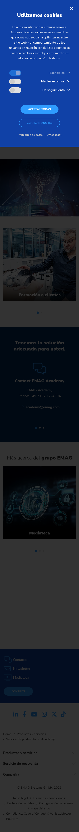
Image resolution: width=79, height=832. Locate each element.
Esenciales (57, 73)
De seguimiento (53, 90)
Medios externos (53, 81)
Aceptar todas (39, 109)
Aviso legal (54, 135)
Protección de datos (30, 135)
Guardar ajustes (40, 123)
